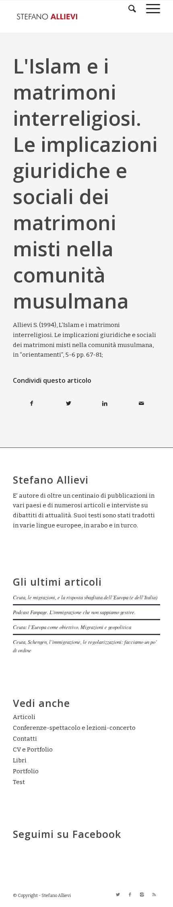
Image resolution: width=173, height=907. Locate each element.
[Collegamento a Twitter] (118, 895)
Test (19, 782)
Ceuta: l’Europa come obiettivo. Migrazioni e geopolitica (72, 626)
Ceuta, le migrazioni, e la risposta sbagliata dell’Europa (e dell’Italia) (85, 597)
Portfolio (26, 771)
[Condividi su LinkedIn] (105, 403)
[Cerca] (129, 8)
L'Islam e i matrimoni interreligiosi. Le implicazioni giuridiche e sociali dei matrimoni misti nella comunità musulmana (85, 183)
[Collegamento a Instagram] (142, 895)
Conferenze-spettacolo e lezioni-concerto (74, 727)
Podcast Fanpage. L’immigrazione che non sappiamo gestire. (74, 612)
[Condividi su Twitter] (68, 403)
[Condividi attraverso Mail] (142, 403)
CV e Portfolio (33, 749)
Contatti (25, 738)
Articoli (24, 717)
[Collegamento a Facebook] (130, 895)
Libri (20, 760)
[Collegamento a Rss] (154, 895)
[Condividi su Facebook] (31, 403)
